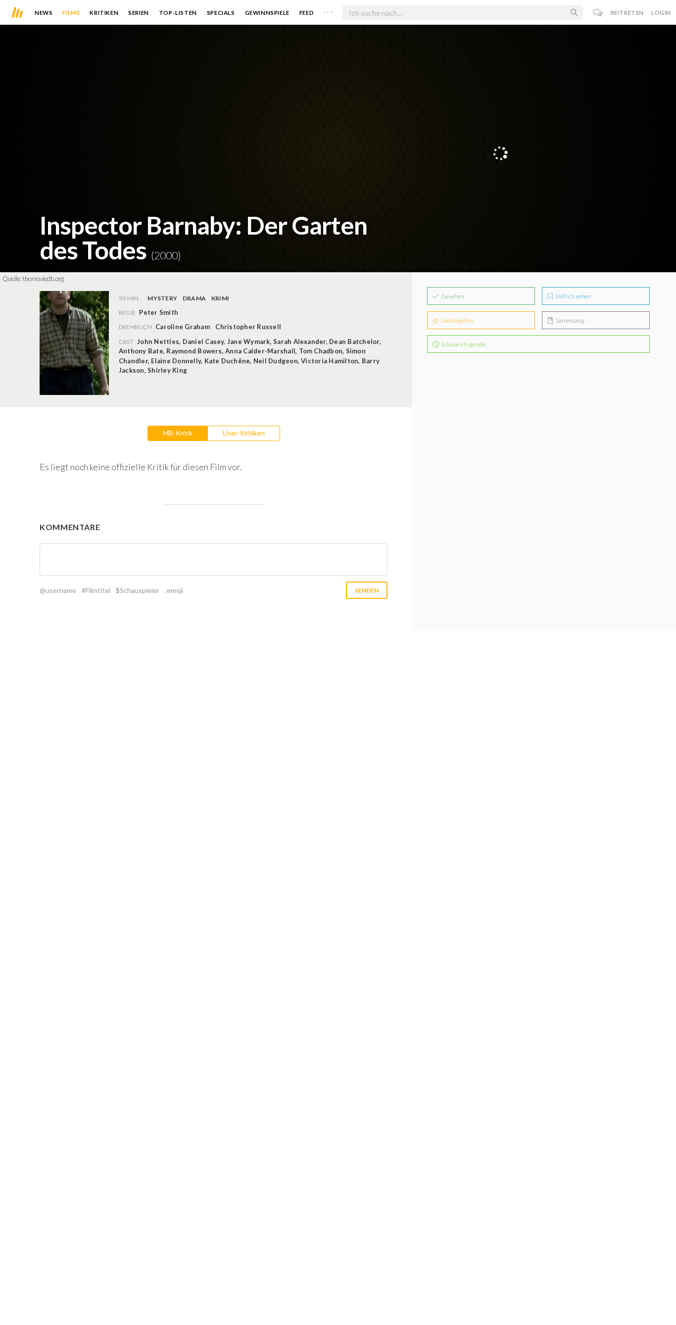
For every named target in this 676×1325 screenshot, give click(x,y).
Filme (71, 12)
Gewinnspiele (267, 12)
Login (661, 12)
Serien (138, 12)
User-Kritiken (244, 433)
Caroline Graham (182, 327)
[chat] (598, 12)
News (43, 12)
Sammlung (569, 320)
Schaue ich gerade (463, 344)
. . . (328, 10)
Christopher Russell (248, 327)
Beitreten (627, 12)
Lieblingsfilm (456, 320)
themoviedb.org (43, 279)
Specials (221, 12)
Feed (306, 12)
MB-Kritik (178, 433)
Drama (194, 298)
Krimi (220, 298)
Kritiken (104, 12)
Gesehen (452, 296)
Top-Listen (178, 12)
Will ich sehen (573, 296)
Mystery (162, 298)
